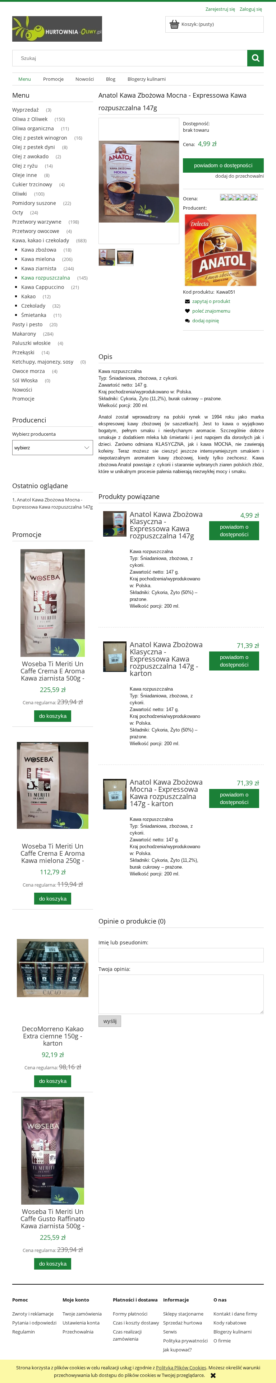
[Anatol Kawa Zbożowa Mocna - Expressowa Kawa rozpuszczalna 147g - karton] (114, 794)
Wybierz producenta (34, 433)
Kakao (28, 296)
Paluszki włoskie (31, 343)
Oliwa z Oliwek (29, 119)
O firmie (222, 1340)
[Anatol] (220, 249)
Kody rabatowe (229, 1322)
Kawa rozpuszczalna (45, 277)
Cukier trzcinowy (32, 184)
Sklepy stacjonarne (183, 1313)
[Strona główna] (57, 27)
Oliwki (19, 193)
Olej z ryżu (25, 165)
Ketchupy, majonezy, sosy (42, 361)
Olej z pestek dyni (33, 147)
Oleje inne (24, 175)
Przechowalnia (78, 1331)
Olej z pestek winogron (39, 137)
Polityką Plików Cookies (181, 1367)
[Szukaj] (255, 58)
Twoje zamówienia (82, 1313)
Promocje (23, 398)
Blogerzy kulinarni (232, 1331)
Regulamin (23, 1331)
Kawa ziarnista (38, 268)
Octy (17, 212)
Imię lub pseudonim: (123, 942)
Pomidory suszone (34, 203)
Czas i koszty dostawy (136, 1322)
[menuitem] (24, 79)
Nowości (22, 389)
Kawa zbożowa (38, 249)
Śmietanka (33, 315)
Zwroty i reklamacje (33, 1313)
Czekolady (33, 305)
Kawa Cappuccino (42, 287)
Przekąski (23, 352)
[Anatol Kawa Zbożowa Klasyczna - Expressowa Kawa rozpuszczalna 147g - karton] (114, 656)
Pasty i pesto (27, 324)
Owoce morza (28, 371)
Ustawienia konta (81, 1322)
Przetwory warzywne (36, 221)
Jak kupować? (177, 1349)
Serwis (170, 1331)
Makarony (24, 333)
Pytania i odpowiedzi (34, 1322)
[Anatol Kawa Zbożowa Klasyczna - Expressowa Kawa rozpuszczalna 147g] (114, 524)
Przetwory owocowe (35, 231)
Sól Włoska (25, 380)
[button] (206, 301)
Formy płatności (130, 1313)
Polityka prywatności (185, 1340)
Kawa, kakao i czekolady (40, 240)
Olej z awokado (30, 156)
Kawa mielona (38, 259)
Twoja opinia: (114, 969)
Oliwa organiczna (33, 128)
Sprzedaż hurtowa (182, 1322)
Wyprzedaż (25, 109)
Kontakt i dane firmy (235, 1313)
